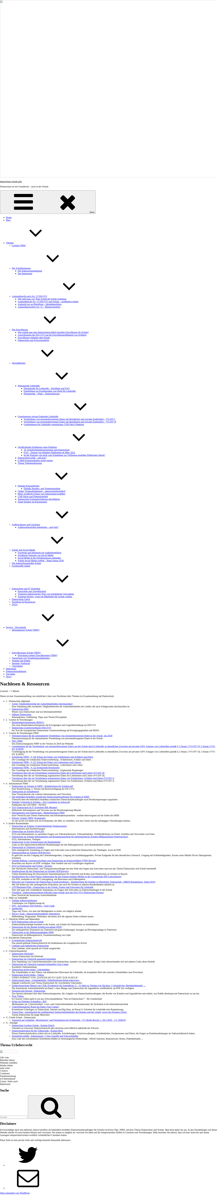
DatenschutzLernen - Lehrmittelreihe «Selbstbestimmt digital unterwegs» (46, 980)
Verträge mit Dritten (21, 660)
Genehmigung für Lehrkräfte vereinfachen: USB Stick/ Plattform (54, 424)
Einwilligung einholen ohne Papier (34, 337)
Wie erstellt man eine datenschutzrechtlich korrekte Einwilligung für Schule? (53, 332)
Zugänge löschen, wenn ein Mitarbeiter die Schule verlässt (45, 596)
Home (9, 217)
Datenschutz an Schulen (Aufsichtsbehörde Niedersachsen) (39, 826)
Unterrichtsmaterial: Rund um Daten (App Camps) (35, 1007)
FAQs (14, 604)
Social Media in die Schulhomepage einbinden (39, 558)
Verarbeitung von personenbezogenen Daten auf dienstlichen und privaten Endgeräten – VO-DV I (69, 419)
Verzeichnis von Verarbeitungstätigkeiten (31, 658)
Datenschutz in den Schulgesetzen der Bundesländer (36, 842)
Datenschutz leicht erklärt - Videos (28, 975)
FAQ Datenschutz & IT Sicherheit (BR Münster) (34, 807)
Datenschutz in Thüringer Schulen (28, 847)
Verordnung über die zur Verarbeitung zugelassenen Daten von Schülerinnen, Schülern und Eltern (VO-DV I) (63, 778)
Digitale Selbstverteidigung (24, 900)
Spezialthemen (18, 363)
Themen (10, 243)
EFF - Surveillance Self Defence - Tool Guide (33, 906)
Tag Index (10, 674)
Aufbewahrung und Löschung (26, 524)
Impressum (11, 668)
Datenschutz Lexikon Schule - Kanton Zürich (33, 1025)
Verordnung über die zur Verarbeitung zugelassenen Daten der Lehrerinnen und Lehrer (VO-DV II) (58, 773)
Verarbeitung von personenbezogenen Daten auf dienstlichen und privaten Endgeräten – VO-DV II (70, 422)
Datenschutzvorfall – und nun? (32, 458)
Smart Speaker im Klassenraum (32, 502)
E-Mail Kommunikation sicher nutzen (35, 460)
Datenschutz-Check (21, 599)
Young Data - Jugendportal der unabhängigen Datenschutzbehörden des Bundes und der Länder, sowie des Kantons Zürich (69, 1012)
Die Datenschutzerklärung (30, 271)
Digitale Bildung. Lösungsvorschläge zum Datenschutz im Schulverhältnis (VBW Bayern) (54, 860)
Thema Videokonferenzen (30, 463)
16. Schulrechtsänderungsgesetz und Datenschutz (47, 450)
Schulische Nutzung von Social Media (35, 555)
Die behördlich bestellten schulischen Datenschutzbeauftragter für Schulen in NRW (50, 797)
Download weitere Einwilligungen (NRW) (37, 655)
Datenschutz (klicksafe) (23, 953)
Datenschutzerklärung (16, 671)
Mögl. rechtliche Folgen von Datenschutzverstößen (41, 494)
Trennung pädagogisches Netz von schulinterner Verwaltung (46, 594)
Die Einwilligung (20, 329)
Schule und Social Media (23, 550)
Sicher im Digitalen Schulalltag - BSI (29, 1001)
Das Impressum (25, 273)
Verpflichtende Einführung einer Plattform (37, 447)
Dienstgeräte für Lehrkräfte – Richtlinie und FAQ (47, 388)
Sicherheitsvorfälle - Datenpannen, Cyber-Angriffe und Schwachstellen (45, 1036)
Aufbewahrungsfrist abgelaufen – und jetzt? (38, 527)
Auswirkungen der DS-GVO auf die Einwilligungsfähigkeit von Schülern (52, 335)
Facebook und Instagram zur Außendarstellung (39, 552)
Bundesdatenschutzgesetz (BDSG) (28, 722)
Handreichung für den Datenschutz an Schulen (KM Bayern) (40, 871)
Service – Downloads (16, 627)
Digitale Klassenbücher (28, 486)
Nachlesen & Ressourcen (23, 602)
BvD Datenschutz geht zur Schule (28, 922)
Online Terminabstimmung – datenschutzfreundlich (41, 491)
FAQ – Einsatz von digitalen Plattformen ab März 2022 (49, 452)
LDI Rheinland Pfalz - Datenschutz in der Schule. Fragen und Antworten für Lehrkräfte (52, 887)
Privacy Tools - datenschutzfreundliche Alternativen (36, 914)
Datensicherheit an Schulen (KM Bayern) (31, 852)
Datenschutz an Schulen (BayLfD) (28, 831)
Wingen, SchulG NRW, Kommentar (28, 818)
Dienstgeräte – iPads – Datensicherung (42, 393)
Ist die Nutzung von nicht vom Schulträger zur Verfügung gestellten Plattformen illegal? (64, 455)
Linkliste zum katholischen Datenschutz (30, 945)
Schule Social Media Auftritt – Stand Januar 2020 (41, 560)
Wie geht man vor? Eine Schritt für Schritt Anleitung (42, 299)
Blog (8, 220)
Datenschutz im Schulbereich (25, 791)
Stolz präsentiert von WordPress (15, 1193)
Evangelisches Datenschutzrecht (27, 940)
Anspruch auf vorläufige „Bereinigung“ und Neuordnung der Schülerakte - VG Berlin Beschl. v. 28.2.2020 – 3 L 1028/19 (69, 1020)
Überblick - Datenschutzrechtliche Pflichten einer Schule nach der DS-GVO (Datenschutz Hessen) (58, 892)
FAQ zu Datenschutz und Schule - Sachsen (32, 866)
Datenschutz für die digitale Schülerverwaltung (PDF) (37, 927)
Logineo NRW (19, 245)
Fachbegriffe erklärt (21, 566)
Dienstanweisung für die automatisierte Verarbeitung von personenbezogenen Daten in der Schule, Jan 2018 (62, 735)
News (8, 676)
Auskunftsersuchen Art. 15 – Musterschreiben (39, 307)
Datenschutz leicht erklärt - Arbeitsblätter (31, 969)
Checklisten (17, 666)
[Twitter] (28, 1165)
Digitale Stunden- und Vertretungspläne (42, 488)
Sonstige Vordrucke (21, 663)
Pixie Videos (18, 996)
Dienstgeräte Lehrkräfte (29, 386)
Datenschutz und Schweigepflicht (33, 340)
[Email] (28, 1188)
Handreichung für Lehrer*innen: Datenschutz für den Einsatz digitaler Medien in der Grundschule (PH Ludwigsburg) (66, 876)
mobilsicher (17, 908)
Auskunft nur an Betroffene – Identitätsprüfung (40, 304)
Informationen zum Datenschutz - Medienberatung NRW (38, 813)
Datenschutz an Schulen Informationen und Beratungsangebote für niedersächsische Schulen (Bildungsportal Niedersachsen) (70, 836)
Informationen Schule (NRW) (25, 630)
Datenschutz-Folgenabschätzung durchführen (39, 499)
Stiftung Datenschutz (21, 714)
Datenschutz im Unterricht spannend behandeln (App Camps (40, 964)
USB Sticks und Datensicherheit (33, 496)
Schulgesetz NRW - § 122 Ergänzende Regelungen (36, 767)
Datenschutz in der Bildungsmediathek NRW (33, 932)
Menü (92, 212)
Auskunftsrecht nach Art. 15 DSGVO (29, 296)
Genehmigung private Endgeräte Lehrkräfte (38, 416)
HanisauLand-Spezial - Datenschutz (28, 991)
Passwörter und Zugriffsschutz (32, 591)
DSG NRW (17, 741)
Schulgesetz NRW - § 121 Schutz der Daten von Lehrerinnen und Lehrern (46, 762)
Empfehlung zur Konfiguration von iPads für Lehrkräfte (50, 391)
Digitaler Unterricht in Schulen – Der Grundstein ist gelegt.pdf (41, 802)
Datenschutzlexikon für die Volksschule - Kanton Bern (37, 1030)
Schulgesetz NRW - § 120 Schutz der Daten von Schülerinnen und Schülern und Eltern (52, 757)
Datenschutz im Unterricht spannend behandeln (34, 959)
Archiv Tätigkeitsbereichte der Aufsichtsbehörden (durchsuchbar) (42, 704)
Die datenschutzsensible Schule (26, 563)
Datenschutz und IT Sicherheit (26, 588)
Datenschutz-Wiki (20, 709)
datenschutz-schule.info (11, 181)
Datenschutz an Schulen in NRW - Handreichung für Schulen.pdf (42, 786)
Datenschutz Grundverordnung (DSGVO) (31, 727)
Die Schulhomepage (21, 268)
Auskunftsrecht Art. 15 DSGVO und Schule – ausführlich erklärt (48, 301)
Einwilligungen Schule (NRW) (26, 652)
